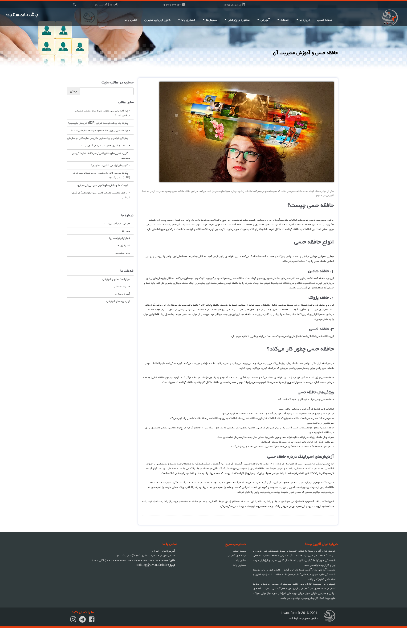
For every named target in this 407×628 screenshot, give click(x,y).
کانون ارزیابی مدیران (157, 20)
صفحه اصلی (324, 20)
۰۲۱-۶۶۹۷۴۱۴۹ (172, 4)
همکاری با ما (239, 565)
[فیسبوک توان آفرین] (92, 621)
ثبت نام (99, 4)
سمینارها (211, 20)
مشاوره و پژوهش (238, 20)
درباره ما (304, 20)
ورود (112, 4)
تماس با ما (131, 20)
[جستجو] (74, 4)
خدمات (284, 20)
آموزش (265, 20)
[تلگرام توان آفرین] (82, 621)
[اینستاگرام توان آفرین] (73, 621)
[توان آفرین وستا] (373, 17)
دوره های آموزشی (236, 555)
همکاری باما (187, 20)
